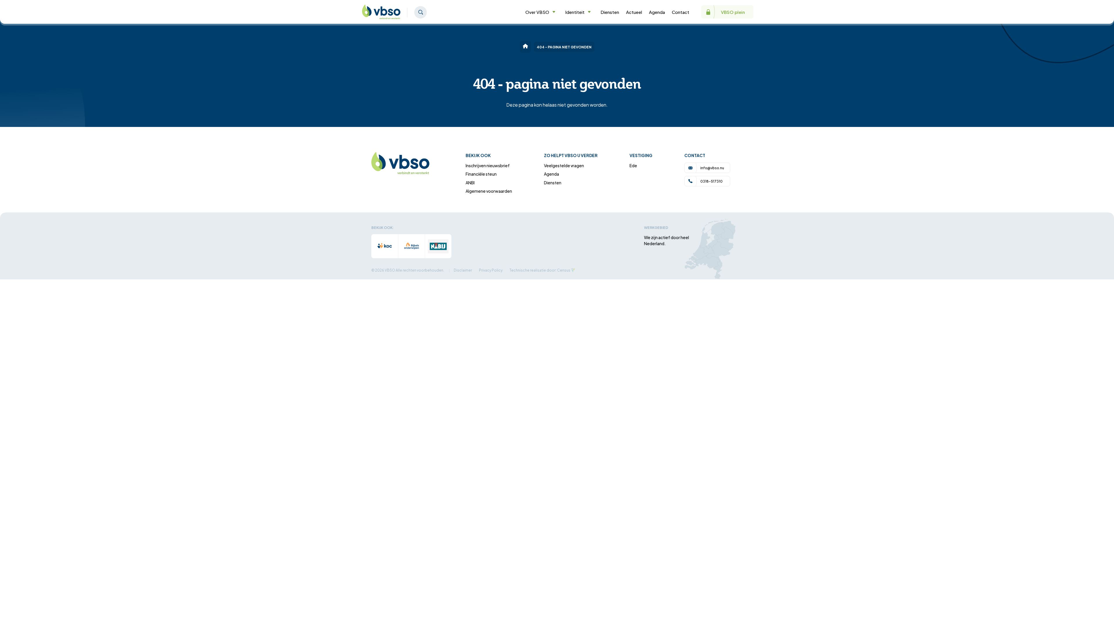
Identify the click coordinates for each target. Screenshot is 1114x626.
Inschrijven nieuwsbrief (488, 165)
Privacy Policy (490, 270)
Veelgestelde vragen (564, 165)
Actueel (634, 11)
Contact (680, 11)
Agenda (657, 11)
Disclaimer (463, 270)
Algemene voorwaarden (489, 191)
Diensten (610, 11)
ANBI (470, 182)
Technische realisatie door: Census (539, 270)
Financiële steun (481, 173)
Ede (633, 165)
